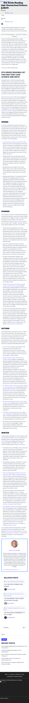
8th (8, 533)
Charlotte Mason (18, 221)
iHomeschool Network (5, 1)
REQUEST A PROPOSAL (3, 9)
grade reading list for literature (17, 533)
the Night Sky (18, 506)
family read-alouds (6, 110)
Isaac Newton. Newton (11, 390)
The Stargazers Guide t (8, 506)
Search (3, 634)
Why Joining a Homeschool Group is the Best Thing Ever (13, 655)
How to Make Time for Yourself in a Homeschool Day (10, 659)
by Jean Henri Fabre (14, 142)
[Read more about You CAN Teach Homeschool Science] (14, 581)
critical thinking (5, 441)
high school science (20, 444)
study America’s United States (15, 324)
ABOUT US (3, 5)
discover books (10, 531)
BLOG (3, 15)
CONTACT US (3, 19)
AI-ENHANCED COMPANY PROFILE (14, 676)
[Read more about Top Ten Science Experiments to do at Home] (14, 609)
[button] (3, 15)
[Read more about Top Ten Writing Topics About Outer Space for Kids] (14, 595)
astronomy (17, 437)
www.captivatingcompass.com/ (11, 569)
